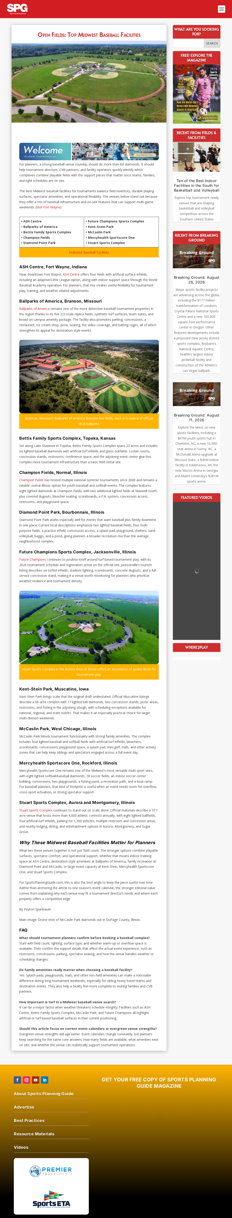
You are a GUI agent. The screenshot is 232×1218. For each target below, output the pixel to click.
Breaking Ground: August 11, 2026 (197, 417)
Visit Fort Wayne (48, 207)
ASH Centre (71, 274)
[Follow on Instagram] (26, 1080)
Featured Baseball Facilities (89, 252)
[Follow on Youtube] (35, 1080)
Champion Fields (31, 480)
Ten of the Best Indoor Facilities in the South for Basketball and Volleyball (197, 185)
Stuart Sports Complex (35, 810)
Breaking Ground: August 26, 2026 (197, 279)
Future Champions (32, 559)
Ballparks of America (34, 308)
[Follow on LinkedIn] (44, 1080)
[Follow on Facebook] (17, 1080)
